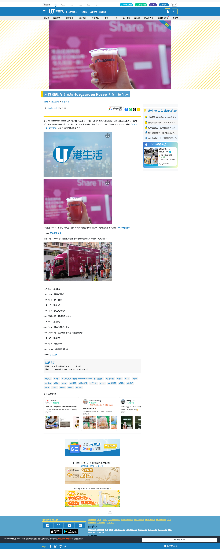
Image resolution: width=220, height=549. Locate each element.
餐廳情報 (65, 101)
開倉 (57, 383)
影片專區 (126, 18)
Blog (88, 5)
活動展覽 (92, 519)
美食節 (130, 383)
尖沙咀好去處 (114, 519)
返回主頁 (53, 354)
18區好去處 (148, 18)
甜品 (122, 383)
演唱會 (46, 18)
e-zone (96, 5)
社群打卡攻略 (142, 5)
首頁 (46, 101)
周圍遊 (137, 18)
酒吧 (119, 378)
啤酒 (57, 378)
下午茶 (94, 383)
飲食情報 (55, 101)
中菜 (127, 378)
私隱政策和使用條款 (65, 539)
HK (55, 5)
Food (71, 5)
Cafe (102, 383)
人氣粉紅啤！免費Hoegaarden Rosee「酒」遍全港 (82, 378)
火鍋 (47, 387)
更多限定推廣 (55, 233)
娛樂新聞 (93, 12)
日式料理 (83, 383)
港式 (55, 387)
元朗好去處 (139, 519)
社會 (169, 519)
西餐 (63, 387)
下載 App (165, 5)
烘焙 (64, 383)
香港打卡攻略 (162, 18)
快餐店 (48, 383)
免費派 (48, 378)
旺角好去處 (161, 519)
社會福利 (110, 522)
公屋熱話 (84, 12)
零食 (135, 378)
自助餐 (79, 387)
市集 (99, 519)
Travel (63, 5)
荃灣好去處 (150, 519)
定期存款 (102, 12)
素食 (70, 387)
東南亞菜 (112, 383)
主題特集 (176, 18)
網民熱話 (92, 529)
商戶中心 (153, 5)
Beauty (80, 5)
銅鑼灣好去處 (127, 519)
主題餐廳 (110, 378)
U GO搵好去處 (127, 5)
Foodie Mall (52, 108)
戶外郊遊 (101, 522)
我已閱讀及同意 (179, 539)
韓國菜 (73, 383)
